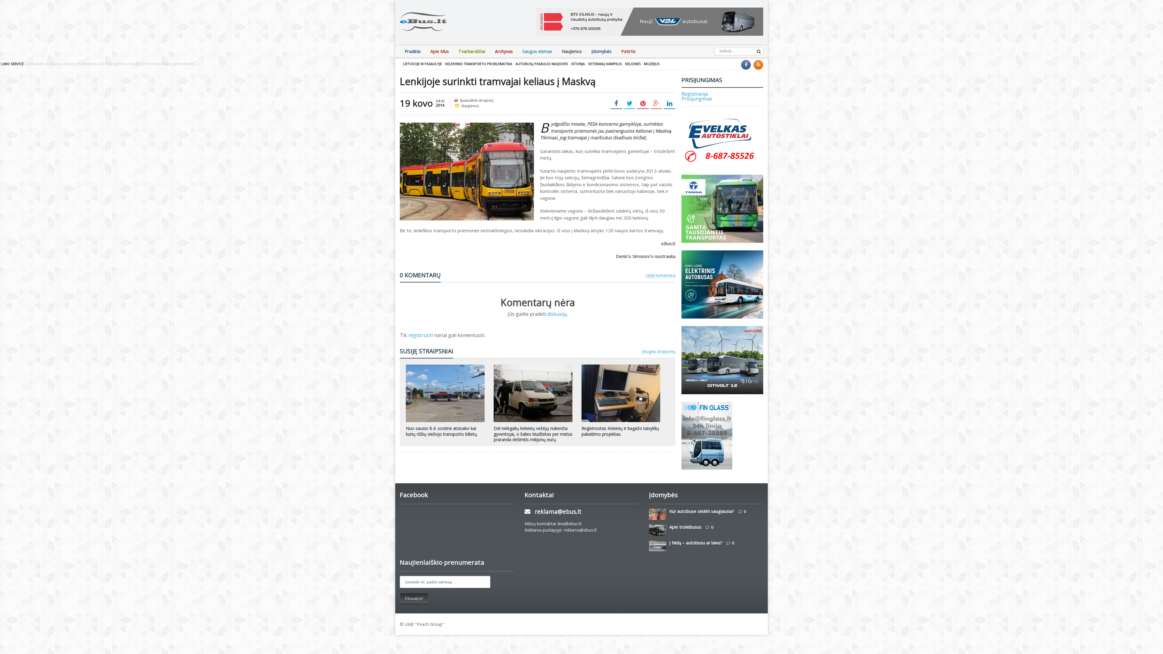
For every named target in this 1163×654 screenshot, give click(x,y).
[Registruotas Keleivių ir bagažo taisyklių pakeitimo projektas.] (621, 366)
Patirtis (628, 51)
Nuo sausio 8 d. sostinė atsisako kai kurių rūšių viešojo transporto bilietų (441, 431)
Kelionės (633, 63)
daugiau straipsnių (658, 351)
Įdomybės (601, 51)
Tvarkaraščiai (472, 51)
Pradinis (413, 51)
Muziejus (651, 63)
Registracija (694, 94)
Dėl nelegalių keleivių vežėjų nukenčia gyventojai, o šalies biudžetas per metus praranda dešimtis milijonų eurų (533, 433)
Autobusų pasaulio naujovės (541, 63)
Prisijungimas (696, 98)
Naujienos (572, 51)
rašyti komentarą (660, 275)
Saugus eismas (537, 51)
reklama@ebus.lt (558, 511)
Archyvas (504, 51)
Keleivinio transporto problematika (478, 63)
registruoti (421, 335)
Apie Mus (439, 51)
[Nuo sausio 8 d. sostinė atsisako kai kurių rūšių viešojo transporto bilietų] (445, 366)
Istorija (578, 63)
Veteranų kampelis (605, 63)
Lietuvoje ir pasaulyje (422, 63)
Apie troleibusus (685, 527)
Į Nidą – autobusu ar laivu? (695, 543)
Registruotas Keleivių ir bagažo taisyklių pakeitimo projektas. (620, 431)
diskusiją (557, 314)
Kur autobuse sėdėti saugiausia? (701, 511)
